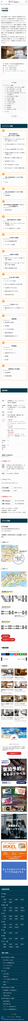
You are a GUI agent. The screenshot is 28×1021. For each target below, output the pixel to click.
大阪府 (10, 924)
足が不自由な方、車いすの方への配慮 (15, 87)
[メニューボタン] (1, 1)
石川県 (4, 918)
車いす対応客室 (6, 968)
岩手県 (10, 899)
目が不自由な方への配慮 (8, 998)
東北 (4, 896)
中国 (3, 10)
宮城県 (16, 899)
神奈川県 (22, 910)
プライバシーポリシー (11, 1016)
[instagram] (15, 1014)
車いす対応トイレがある (8, 960)
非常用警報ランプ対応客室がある (10, 990)
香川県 (10, 938)
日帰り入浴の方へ (11, 113)
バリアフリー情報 (8, 85)
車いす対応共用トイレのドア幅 (14, 89)
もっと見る (14, 116)
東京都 (16, 907)
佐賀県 (10, 944)
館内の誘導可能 (6, 1001)
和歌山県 (17, 927)
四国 (4, 935)
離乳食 (4, 984)
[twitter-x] (14, 1014)
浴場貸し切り (6, 976)
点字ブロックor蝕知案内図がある (10, 1009)
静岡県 (10, 916)
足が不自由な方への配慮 (8, 957)
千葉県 (10, 907)
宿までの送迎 (6, 973)
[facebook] (12, 1014)
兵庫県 (4, 927)
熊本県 (22, 944)
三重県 (16, 924)
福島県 (10, 902)
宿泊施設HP (6, 636)
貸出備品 (9, 107)
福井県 (22, 916)
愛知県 (16, 916)
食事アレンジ (6, 982)
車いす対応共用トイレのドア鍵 (14, 91)
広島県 (4, 932)
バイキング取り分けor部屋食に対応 (10, 979)
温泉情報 (6, 111)
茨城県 (22, 907)
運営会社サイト (14, 753)
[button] (3, 654)
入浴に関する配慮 (11, 102)
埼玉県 (4, 907)
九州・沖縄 (5, 941)
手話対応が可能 (6, 995)
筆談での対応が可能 (7, 993)
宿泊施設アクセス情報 (8, 639)
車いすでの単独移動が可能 (8, 962)
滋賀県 (22, 924)
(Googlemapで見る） (13, 65)
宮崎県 (4, 946)
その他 (4, 971)
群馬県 (10, 910)
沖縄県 (17, 946)
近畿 (4, 921)
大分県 (16, 944)
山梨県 (10, 918)
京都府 (4, 924)
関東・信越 (5, 905)
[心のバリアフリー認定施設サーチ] (14, 1)
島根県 (6, 10)
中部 (4, 913)
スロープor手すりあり (7, 965)
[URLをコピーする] (25, 654)
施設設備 (9, 105)
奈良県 (10, 927)
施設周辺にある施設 (11, 109)
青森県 (4, 899)
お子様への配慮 (10, 98)
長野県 (16, 918)
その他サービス (10, 103)
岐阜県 (4, 916)
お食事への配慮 (10, 100)
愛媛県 (16, 938)
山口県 (16, 932)
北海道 (4, 893)
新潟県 (16, 910)
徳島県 (4, 938)
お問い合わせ (18, 1016)
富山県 (22, 918)
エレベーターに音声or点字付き (9, 1006)
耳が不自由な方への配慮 (12, 96)
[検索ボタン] (26, 1)
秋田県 (22, 899)
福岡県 (4, 944)
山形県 (4, 902)
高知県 (22, 938)
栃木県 (4, 910)
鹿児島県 (11, 946)
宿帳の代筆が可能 (6, 1004)
